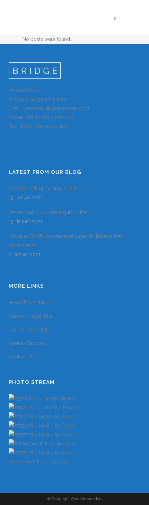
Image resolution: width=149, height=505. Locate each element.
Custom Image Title (31, 316)
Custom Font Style (29, 329)
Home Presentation (30, 302)
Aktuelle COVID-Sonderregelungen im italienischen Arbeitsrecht (66, 241)
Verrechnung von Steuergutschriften (49, 212)
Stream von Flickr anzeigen (39, 461)
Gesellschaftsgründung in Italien (44, 188)
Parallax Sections (27, 343)
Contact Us (21, 356)
